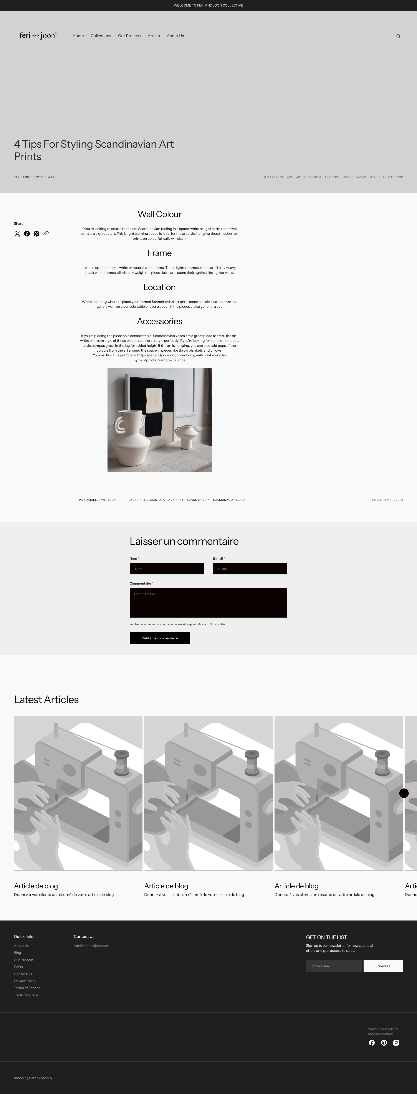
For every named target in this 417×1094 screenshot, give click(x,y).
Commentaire (140, 583)
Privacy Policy (25, 981)
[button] (398, 36)
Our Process (24, 960)
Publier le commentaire (160, 638)
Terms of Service (27, 988)
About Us (21, 946)
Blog (17, 952)
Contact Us (23, 974)
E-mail (218, 558)
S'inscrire (383, 966)
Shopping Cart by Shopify (33, 1078)
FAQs (18, 967)
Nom (133, 558)
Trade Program (26, 995)
